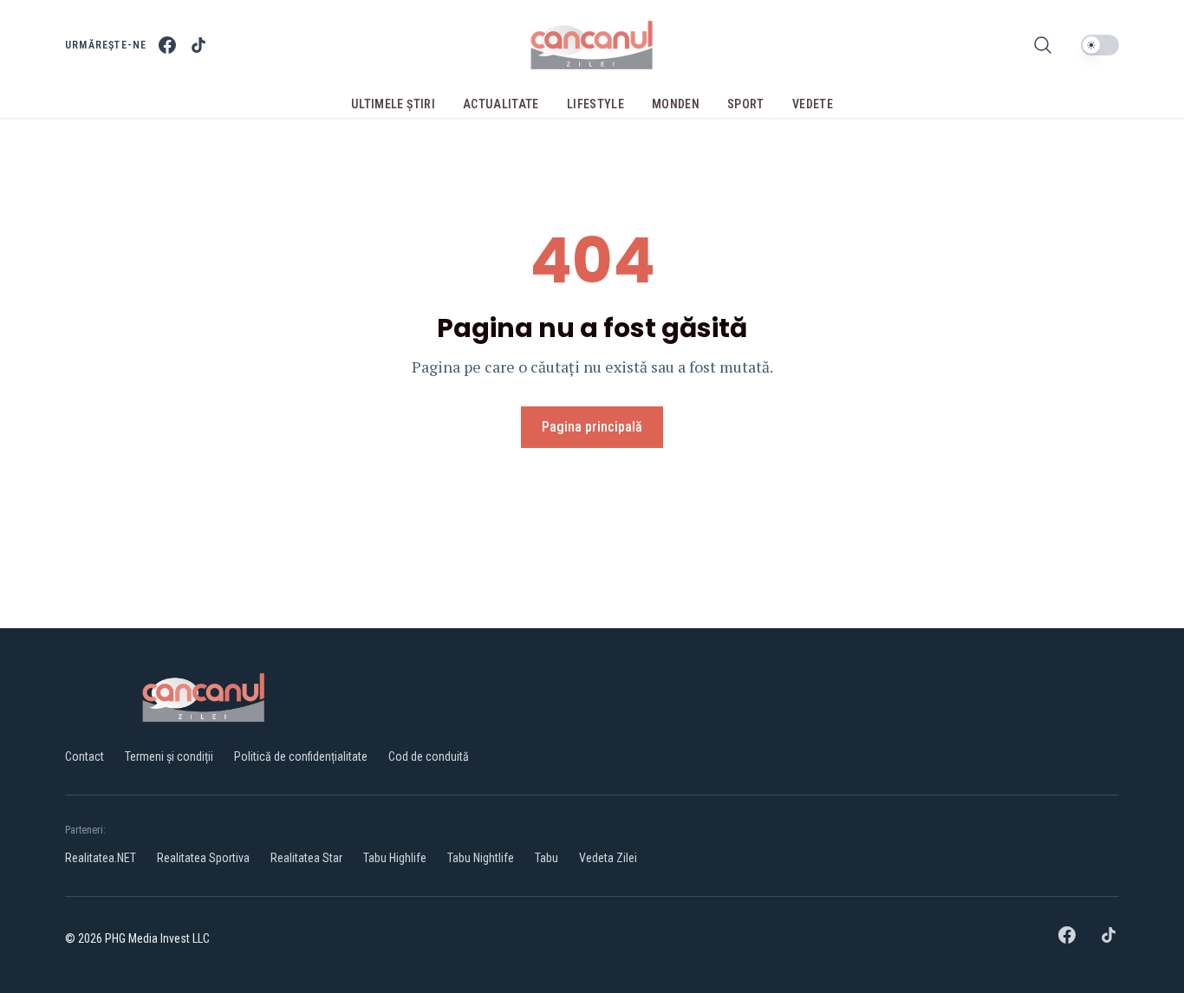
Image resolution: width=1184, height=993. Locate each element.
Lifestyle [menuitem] (595, 104)
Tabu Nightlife (480, 858)
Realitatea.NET (100, 858)
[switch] (1100, 45)
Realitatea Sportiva (203, 858)
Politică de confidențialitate (301, 756)
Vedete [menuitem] (812, 104)
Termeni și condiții (169, 756)
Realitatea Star (306, 858)
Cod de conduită (428, 756)
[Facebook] (167, 45)
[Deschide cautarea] (1042, 45)
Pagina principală (592, 427)
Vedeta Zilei (608, 858)
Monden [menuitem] (675, 104)
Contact (84, 756)
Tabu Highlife (394, 858)
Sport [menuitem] (745, 104)
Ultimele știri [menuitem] (393, 104)
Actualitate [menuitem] (501, 104)
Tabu (546, 858)
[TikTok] (198, 45)
